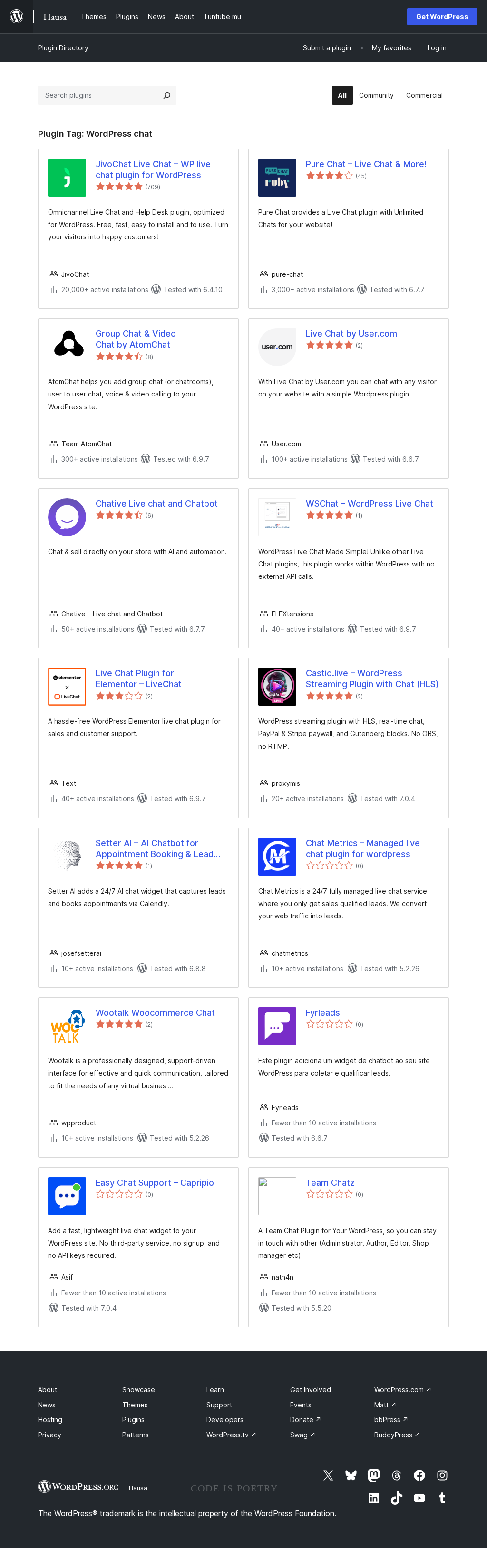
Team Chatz (330, 1183)
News (47, 1405)
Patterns (135, 1435)
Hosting (50, 1420)
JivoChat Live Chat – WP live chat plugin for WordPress (153, 169)
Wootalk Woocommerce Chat (155, 1013)
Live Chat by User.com (351, 334)
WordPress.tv (231, 1435)
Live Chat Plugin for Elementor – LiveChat (139, 678)
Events (301, 1405)
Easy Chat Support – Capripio (155, 1183)
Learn (215, 1390)
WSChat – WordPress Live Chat (369, 504)
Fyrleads (323, 1013)
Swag (303, 1435)
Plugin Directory (63, 48)
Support (219, 1405)
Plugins (133, 1420)
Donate (305, 1420)
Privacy (49, 1435)
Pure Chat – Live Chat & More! (366, 164)
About (47, 1390)
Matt (385, 1405)
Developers (225, 1420)
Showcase (138, 1390)
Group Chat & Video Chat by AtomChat (136, 339)
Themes (135, 1405)
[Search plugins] (166, 95)
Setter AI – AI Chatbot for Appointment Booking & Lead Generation (155, 849)
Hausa (138, 1487)
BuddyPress (397, 1435)
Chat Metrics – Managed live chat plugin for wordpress (363, 848)
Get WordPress (442, 16)
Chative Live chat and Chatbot (157, 504)
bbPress (391, 1420)
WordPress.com (403, 1390)
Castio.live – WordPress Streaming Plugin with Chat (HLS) (372, 678)
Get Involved (310, 1390)
